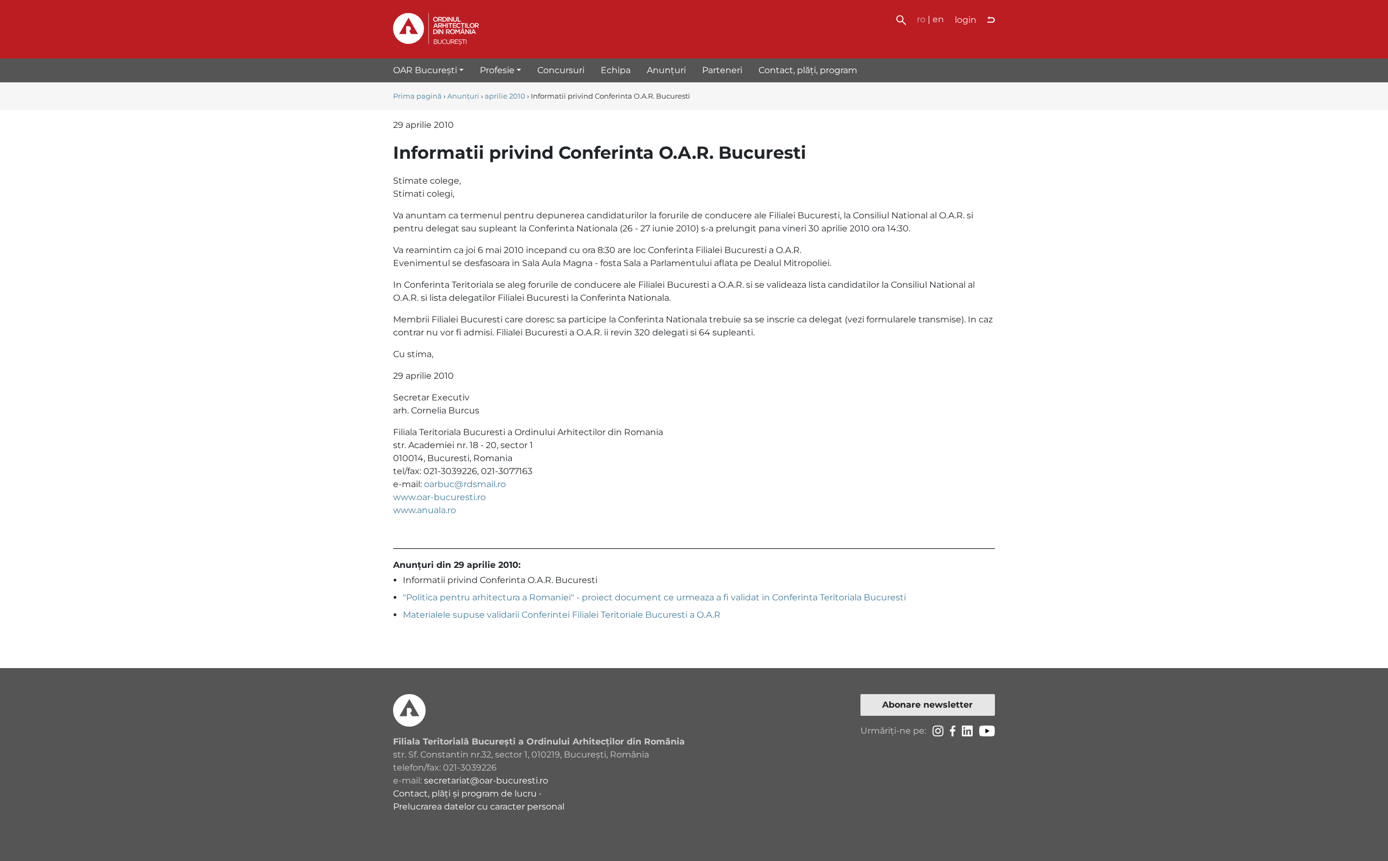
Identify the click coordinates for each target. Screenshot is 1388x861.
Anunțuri (666, 70)
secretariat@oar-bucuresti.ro (486, 780)
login (965, 20)
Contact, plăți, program (808, 70)
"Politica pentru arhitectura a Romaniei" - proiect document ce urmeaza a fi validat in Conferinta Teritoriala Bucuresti (654, 597)
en (938, 19)
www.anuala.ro (424, 510)
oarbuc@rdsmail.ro (465, 484)
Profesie (497, 70)
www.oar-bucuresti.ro (439, 497)
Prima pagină (417, 96)
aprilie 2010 (505, 96)
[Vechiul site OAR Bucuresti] (991, 20)
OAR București (425, 70)
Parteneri (722, 70)
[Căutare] (901, 19)
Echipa (616, 70)
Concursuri (560, 70)
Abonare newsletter (927, 705)
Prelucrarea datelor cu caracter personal (478, 806)
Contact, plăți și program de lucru (465, 793)
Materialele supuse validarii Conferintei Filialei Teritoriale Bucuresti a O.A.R (562, 615)
